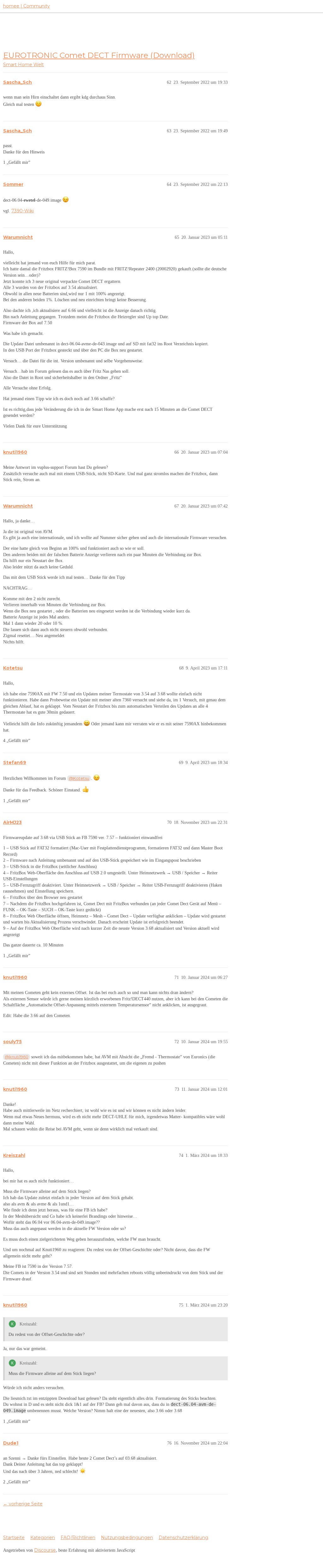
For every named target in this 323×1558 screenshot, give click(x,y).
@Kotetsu (79, 778)
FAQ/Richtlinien (78, 1537)
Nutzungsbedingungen (127, 1537)
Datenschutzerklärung (183, 1537)
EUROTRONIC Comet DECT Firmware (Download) (99, 55)
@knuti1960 (16, 1056)
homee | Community (26, 6)
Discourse (45, 1550)
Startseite (14, 1537)
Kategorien (42, 1537)
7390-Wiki (22, 211)
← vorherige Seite (23, 1504)
